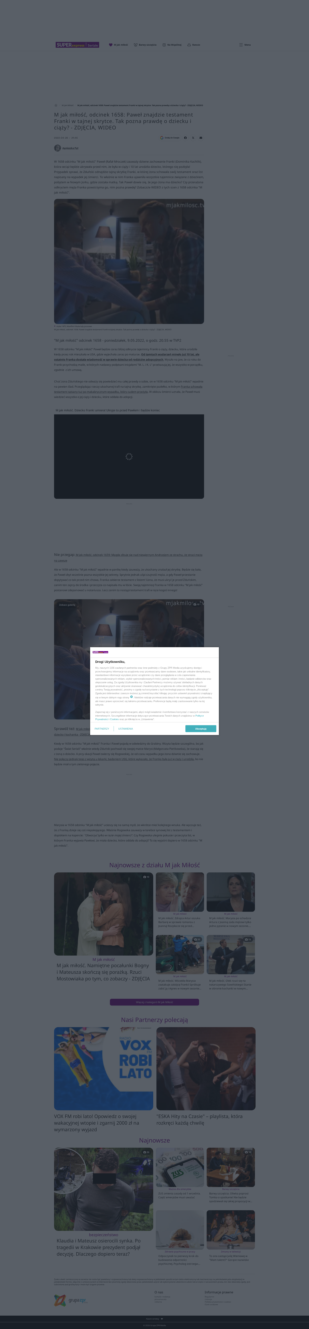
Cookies (114, 719)
